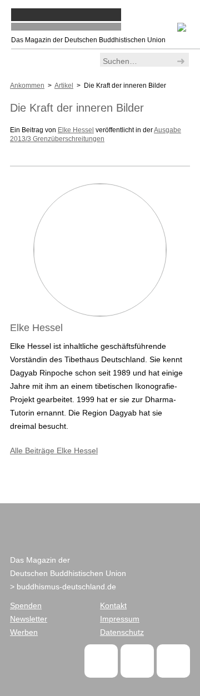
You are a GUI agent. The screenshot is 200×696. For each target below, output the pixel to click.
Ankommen (27, 85)
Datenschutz (122, 632)
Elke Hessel (76, 130)
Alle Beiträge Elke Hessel (54, 450)
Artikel (63, 85)
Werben (24, 632)
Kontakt (113, 605)
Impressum (119, 618)
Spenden (26, 605)
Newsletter (28, 618)
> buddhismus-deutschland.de (63, 586)
